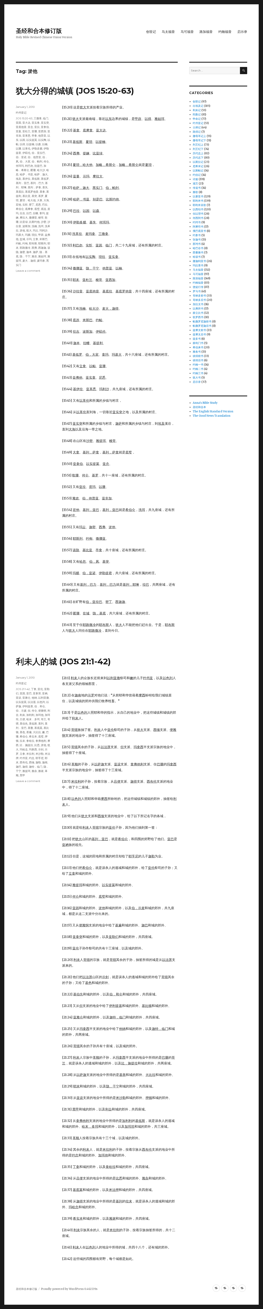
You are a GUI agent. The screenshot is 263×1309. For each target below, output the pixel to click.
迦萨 (35, 252)
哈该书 (197, 257)
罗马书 (197, 291)
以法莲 (32, 702)
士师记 (197, 127)
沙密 (43, 221)
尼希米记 (198, 166)
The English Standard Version (213, 411)
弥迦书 (197, 239)
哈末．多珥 (33, 719)
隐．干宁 (25, 256)
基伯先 (24, 723)
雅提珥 (26, 771)
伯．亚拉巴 (38, 152)
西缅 (31, 762)
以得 (22, 144)
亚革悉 (26, 135)
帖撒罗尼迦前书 (202, 321)
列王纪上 (198, 144)
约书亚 (24, 758)
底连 (43, 208)
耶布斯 (33, 243)
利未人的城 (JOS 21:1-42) (63, 661)
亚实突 (45, 122)
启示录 (242, 32)
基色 (22, 732)
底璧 (37, 208)
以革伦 (26, 148)
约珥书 (197, 222)
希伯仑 (20, 208)
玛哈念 (24, 749)
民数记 (197, 114)
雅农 (34, 256)
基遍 (29, 732)
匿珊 (33, 170)
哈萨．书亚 (26, 174)
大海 (46, 200)
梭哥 (41, 217)
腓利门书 (198, 343)
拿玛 (42, 213)
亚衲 (44, 693)
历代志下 (198, 157)
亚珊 (34, 131)
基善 (30, 727)
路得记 (197, 131)
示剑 (41, 749)
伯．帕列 (37, 161)
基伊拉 (26, 178)
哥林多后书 (199, 300)
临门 (45, 118)
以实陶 (42, 139)
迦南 (44, 762)
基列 (41, 723)
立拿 (35, 239)
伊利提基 (27, 706)
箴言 (195, 183)
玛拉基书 (198, 265)
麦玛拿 (41, 260)
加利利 (30, 715)
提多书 (197, 338)
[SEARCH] (243, 70)
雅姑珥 (42, 256)
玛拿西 (33, 749)
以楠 (44, 144)
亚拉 (37, 127)
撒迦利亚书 (199, 261)
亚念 (30, 127)
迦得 (25, 766)
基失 (45, 187)
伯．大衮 (25, 161)
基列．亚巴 (22, 183)
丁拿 (33, 689)
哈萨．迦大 (41, 174)
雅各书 (197, 351)
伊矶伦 (26, 152)
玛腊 (27, 234)
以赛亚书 (198, 196)
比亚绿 (24, 221)
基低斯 (36, 178)
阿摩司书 (198, 226)
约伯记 (197, 175)
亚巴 (29, 693)
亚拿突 (37, 693)
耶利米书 (198, 200)
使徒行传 (198, 287)
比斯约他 (34, 221)
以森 (38, 144)
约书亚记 (21, 112)
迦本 (29, 252)
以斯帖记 (198, 170)
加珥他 (40, 715)
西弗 (34, 247)
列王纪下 (198, 149)
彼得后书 (198, 360)
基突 (34, 196)
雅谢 (41, 771)
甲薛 (41, 234)
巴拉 (44, 204)
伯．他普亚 (34, 157)
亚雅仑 (26, 697)
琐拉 (34, 234)
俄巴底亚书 (199, 231)
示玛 (29, 239)
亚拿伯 (45, 127)
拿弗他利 (41, 740)
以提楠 (30, 144)
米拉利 (30, 753)
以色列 (41, 702)
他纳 (34, 697)
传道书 (197, 188)
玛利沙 (43, 230)
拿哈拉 (30, 740)
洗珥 (41, 226)
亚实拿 (36, 122)
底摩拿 (29, 208)
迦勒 (38, 762)
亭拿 (34, 135)
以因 (22, 139)
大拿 (39, 200)
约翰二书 (198, 369)
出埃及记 (198, 106)
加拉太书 (198, 304)
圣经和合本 (199, 407)
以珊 (18, 148)
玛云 (35, 230)
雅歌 (195, 192)
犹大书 (197, 377)
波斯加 (26, 226)
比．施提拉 (26, 745)
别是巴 (38, 165)
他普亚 (42, 135)
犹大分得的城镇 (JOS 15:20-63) (75, 91)
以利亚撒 (43, 697)
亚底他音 (21, 127)
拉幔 (35, 213)
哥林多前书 (199, 295)
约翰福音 (225, 32)
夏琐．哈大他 (28, 200)
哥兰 (43, 719)
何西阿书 (198, 218)
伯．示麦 (21, 710)
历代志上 (198, 153)
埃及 (18, 178)
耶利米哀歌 (199, 205)
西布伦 (24, 762)
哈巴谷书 (198, 248)
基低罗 (45, 178)
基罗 (41, 196)
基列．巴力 (37, 183)
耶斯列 (42, 243)
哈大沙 (41, 170)
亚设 (18, 697)
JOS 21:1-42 (23, 689)
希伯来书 (198, 347)
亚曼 (18, 131)
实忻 (25, 204)
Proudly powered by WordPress (62, 1289)
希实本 (33, 736)
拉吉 (22, 213)
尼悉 (38, 204)
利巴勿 (29, 165)
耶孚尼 (40, 758)
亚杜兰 (26, 131)
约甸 (25, 243)
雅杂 (34, 771)
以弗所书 (198, 308)
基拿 (42, 191)
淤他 (22, 230)
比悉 (37, 745)
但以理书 (198, 213)
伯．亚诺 (21, 157)
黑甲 (22, 775)
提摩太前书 (199, 330)
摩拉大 (24, 217)
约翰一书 (198, 364)
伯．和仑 (39, 706)
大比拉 (37, 732)
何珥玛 (20, 165)
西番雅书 (198, 252)
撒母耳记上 (199, 136)
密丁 (31, 204)
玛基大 (20, 234)
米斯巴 (43, 239)
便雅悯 (42, 710)
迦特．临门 (35, 766)
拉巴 (29, 213)
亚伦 (40, 689)
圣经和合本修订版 (39, 30)
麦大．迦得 (29, 260)
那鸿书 (197, 244)
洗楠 (34, 226)
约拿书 (197, 235)
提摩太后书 (199, 334)
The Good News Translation (211, 416)
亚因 (18, 122)
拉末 (22, 740)
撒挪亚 (33, 217)
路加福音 (206, 32)
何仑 (46, 161)
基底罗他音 (31, 191)
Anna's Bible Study (205, 403)
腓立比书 (198, 313)
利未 (22, 715)
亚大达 (26, 122)
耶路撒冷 (25, 247)
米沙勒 (40, 753)
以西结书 (198, 209)
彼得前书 (198, 356)
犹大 (29, 230)
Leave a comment (28, 270)
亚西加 (42, 131)
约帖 (18, 243)
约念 (31, 758)
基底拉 (20, 191)
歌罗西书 (198, 317)
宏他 (18, 204)
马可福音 (187, 32)
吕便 (22, 719)
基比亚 (26, 196)
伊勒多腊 (37, 148)
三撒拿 (38, 118)
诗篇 (195, 179)
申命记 (197, 119)
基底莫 (38, 727)
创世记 (151, 32)
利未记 (197, 110)
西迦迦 (42, 247)
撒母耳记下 (199, 140)
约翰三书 (198, 373)
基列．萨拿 (34, 187)
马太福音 (168, 32)
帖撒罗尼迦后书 (202, 326)
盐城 (22, 239)
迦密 (22, 252)
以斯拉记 (198, 162)
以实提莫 (31, 139)
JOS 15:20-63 (24, 118)
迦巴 (18, 766)
